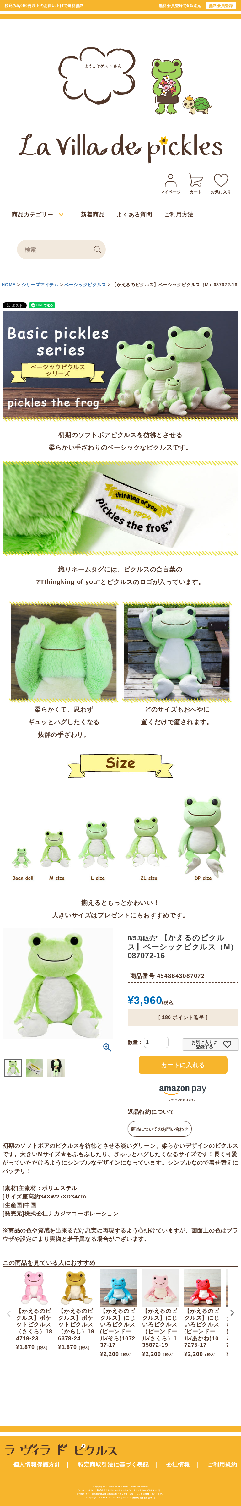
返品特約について (151, 1112)
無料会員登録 (221, 5)
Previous (9, 1313)
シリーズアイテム (40, 284)
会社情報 (178, 1464)
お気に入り (221, 192)
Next (232, 1313)
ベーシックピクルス (85, 284)
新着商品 (92, 214)
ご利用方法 (179, 214)
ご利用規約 (222, 1464)
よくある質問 (134, 214)
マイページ (171, 192)
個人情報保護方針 (37, 1464)
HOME (9, 284)
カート (196, 192)
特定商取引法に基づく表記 (113, 1464)
